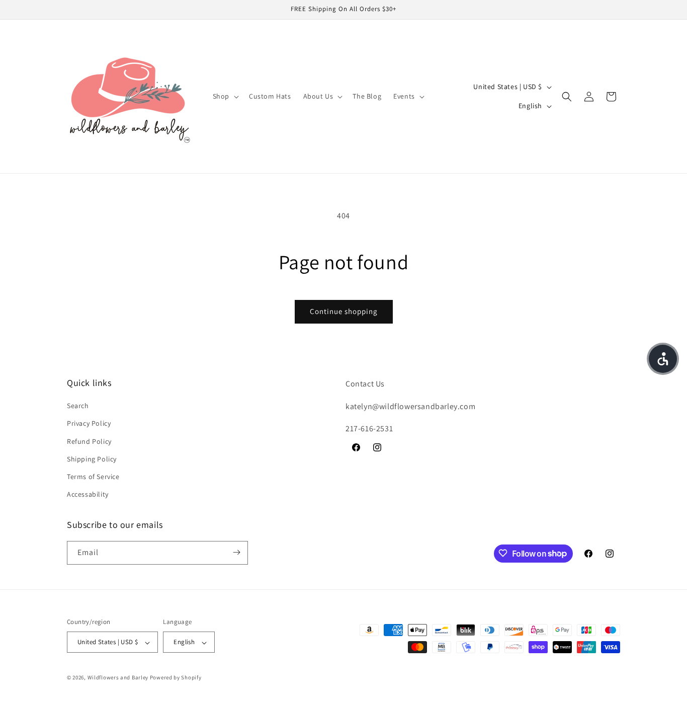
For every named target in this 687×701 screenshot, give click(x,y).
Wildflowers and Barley (118, 677)
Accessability (88, 494)
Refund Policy (89, 441)
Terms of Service (93, 476)
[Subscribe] (236, 552)
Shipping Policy (92, 458)
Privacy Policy (89, 423)
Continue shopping (344, 311)
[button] (225, 96)
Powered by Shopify (176, 677)
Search (78, 406)
